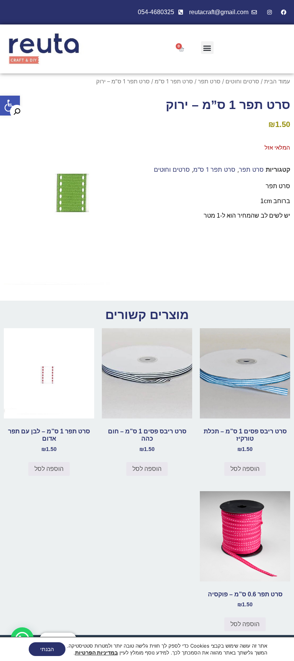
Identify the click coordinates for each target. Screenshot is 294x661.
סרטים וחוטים (242, 81)
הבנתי (47, 649)
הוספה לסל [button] (245, 469)
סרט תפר (209, 81)
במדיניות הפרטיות (96, 652)
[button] (10, 106)
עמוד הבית (277, 81)
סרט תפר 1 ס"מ (174, 81)
